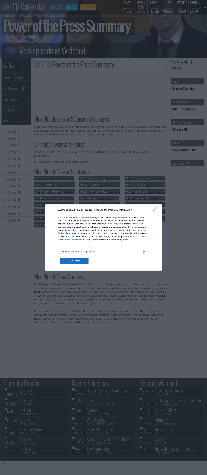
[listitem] (103, 251)
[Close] (156, 210)
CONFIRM (74, 260)
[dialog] (103, 237)
